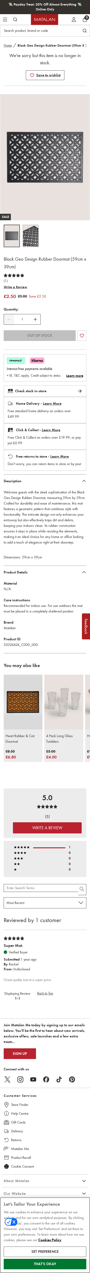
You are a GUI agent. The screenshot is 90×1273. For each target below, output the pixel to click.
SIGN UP (20, 1053)
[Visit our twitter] (7, 1079)
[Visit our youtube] (33, 1079)
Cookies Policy (49, 1240)
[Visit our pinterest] (72, 1079)
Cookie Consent (22, 1166)
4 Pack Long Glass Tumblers (59, 739)
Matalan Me (20, 1149)
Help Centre (20, 1113)
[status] (22, 319)
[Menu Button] (5, 19)
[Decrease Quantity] (9, 319)
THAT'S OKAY (45, 1264)
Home (8, 45)
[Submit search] (15, 19)
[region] (45, 1235)
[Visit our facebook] (46, 1079)
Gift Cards (18, 1122)
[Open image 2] (31, 236)
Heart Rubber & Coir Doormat (20, 739)
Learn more (74, 376)
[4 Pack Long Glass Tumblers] (63, 702)
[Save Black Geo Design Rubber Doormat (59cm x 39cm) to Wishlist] (32, 75)
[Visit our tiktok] (59, 1079)
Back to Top (45, 993)
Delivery (17, 1131)
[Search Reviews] (82, 889)
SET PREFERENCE (45, 1251)
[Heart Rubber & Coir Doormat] (23, 702)
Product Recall (21, 1157)
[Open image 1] (12, 236)
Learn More (52, 403)
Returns (16, 1140)
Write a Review (15, 287)
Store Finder (19, 1104)
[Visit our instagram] (20, 1079)
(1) (6, 281)
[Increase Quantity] (35, 319)
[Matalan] (44, 19)
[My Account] (74, 19)
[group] (11, 754)
